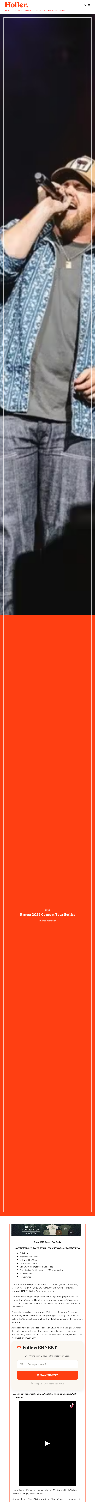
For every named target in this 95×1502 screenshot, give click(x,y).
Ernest (14, 1284)
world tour (53, 1287)
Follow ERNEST (47, 1375)
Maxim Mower (49, 920)
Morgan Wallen (18, 1287)
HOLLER (8, 10)
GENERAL (27, 10)
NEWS (17, 10)
